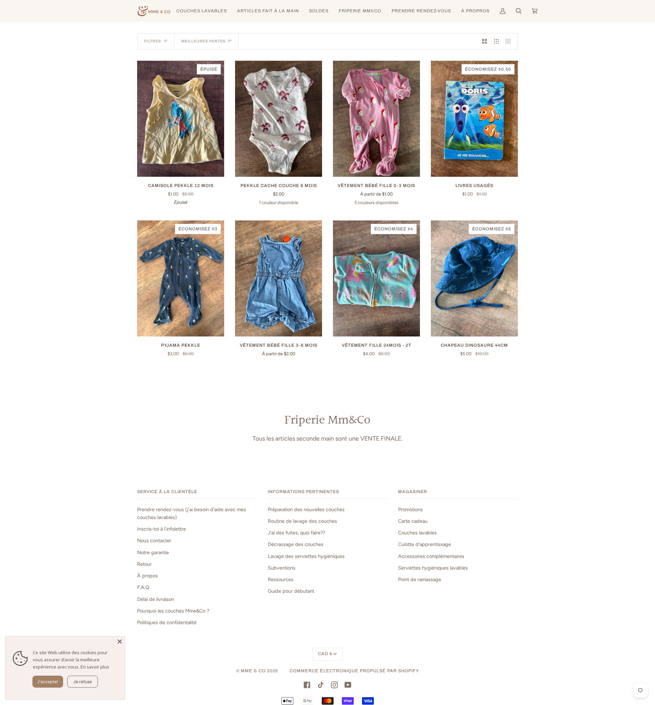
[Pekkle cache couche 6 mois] (278, 119)
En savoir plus (95, 667)
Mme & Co (253, 670)
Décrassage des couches (295, 544)
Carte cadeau (412, 521)
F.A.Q (143, 587)
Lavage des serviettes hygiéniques (306, 556)
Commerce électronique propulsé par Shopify (354, 670)
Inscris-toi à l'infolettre (161, 529)
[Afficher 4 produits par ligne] (510, 41)
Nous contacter (154, 540)
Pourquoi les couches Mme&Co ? (173, 611)
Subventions (281, 568)
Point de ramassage (419, 579)
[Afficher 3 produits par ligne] (497, 41)
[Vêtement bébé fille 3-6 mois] (278, 278)
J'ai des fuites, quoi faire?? (296, 533)
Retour (144, 564)
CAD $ (325, 653)
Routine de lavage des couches (302, 521)
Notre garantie (153, 552)
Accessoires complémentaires (431, 556)
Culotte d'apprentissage (424, 544)
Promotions (410, 509)
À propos (147, 576)
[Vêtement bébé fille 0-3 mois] (376, 119)
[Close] (119, 641)
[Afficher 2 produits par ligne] (485, 41)
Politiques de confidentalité (166, 622)
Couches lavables (417, 533)
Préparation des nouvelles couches (306, 509)
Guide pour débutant (291, 591)
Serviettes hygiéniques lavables (433, 568)
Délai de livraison (155, 599)
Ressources (280, 579)
